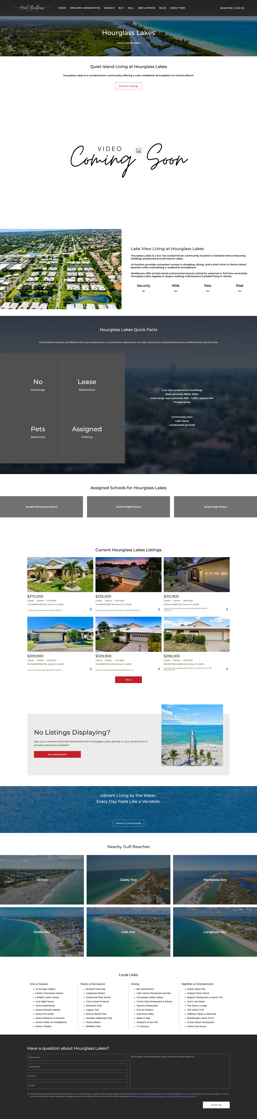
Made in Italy (143, 1018)
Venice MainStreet (45, 1005)
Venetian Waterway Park (99, 1018)
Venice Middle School (128, 506)
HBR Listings (146, 8)
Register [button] (226, 8)
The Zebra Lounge (197, 1005)
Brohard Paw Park (95, 989)
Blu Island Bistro (145, 989)
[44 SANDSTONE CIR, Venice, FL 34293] (60, 574)
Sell (131, 8)
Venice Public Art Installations (51, 1022)
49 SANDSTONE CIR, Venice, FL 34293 (113, 604)
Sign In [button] (239, 8)
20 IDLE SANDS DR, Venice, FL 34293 (181, 604)
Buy (121, 8)
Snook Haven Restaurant (200, 1022)
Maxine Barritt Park (96, 1014)
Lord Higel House (44, 1001)
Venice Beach (93, 1022)
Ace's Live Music (196, 1001)
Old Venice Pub (195, 1009)
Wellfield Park (93, 1026)
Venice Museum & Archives (50, 1018)
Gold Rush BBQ (145, 1014)
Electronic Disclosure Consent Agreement (150, 1096)
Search (109, 8)
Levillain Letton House (47, 997)
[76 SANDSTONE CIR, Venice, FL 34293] (128, 634)
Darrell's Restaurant (147, 1005)
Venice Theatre (43, 1026)
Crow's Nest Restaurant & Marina (154, 1001)
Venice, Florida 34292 (128, 43)
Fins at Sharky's (145, 1009)
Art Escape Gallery (45, 989)
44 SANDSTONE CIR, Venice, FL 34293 (45, 604)
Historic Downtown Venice (49, 993)
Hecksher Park (94, 1005)
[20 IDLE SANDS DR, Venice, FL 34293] (197, 574)
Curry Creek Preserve (97, 1001)
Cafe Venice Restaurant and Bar (154, 993)
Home (62, 8)
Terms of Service (174, 1096)
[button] (32, 8)
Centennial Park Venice (98, 997)
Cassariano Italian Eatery (150, 997)
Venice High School (215, 506)
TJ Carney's (143, 1026)
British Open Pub (196, 989)
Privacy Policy (191, 1096)
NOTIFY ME (216, 1105)
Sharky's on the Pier (147, 1022)
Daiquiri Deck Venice (198, 993)
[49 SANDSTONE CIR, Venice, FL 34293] (128, 574)
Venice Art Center (44, 1014)
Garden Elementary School (41, 506)
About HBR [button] (177, 8)
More (128, 680)
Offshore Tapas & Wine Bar (201, 1014)
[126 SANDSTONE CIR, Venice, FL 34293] (60, 634)
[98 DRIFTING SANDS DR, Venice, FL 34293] (197, 634)
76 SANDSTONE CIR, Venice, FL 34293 (113, 664)
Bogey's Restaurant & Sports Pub (205, 997)
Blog (162, 8)
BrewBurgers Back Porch (200, 1018)
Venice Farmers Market (47, 1009)
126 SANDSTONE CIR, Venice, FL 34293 (45, 664)
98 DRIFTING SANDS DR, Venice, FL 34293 (184, 664)
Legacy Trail (92, 1009)
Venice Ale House (196, 1026)
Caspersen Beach (95, 993)
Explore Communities (85, 8)
